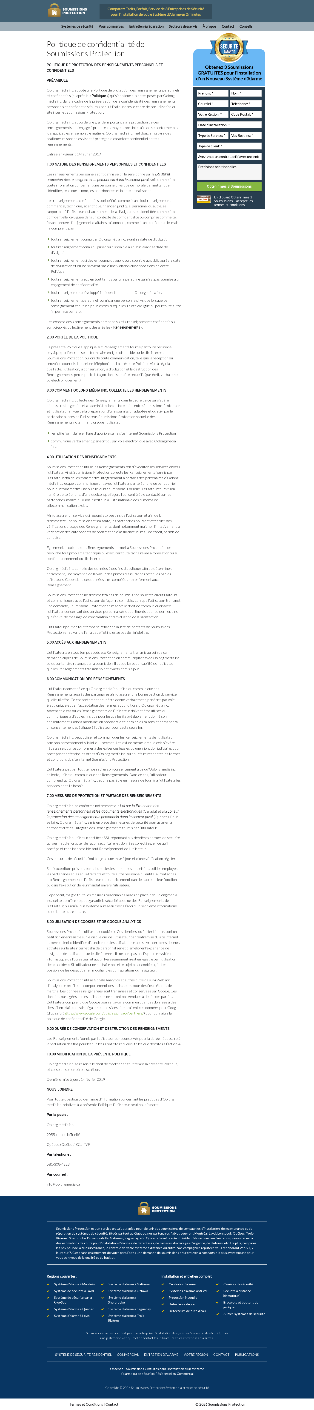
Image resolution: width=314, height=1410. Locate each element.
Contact (228, 26)
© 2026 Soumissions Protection (220, 1404)
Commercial (128, 1354)
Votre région (196, 1354)
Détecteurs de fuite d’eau (187, 1311)
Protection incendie (183, 1297)
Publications (247, 1354)
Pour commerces (111, 26)
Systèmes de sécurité (77, 26)
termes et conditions (229, 205)
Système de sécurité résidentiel (83, 1354)
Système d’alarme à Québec (74, 1309)
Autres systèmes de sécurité (244, 1314)
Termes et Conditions (86, 1404)
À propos (210, 26)
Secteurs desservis (183, 26)
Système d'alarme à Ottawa (128, 1291)
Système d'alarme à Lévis (72, 1316)
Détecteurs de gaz (182, 1304)
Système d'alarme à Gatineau (129, 1284)
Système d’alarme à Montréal (74, 1284)
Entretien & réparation (146, 26)
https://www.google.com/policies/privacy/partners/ (104, 1013)
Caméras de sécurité (238, 1284)
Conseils (246, 26)
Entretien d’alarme (161, 1354)
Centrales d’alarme (182, 1284)
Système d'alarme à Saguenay (129, 1309)
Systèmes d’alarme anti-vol (188, 1291)
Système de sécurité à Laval (74, 1291)
